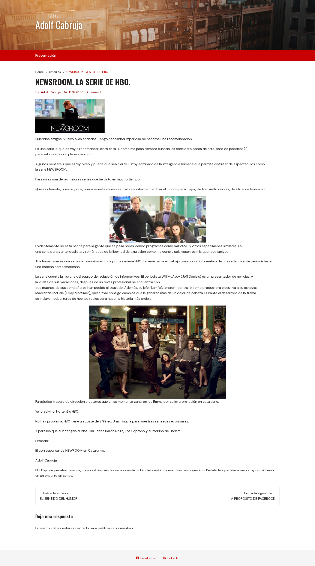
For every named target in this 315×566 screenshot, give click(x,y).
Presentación (45, 55)
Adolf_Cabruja (51, 92)
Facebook (147, 558)
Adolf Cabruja (58, 24)
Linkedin (172, 558)
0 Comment (93, 92)
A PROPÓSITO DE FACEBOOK (253, 498)
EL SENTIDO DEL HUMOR (58, 498)
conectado (80, 528)
